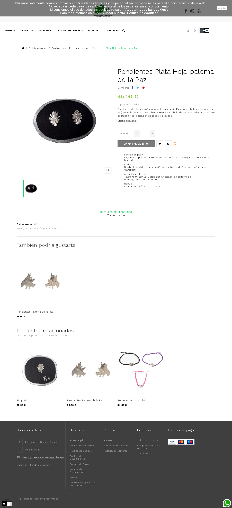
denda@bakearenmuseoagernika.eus (43, 457)
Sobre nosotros (29, 430)
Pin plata (22, 400)
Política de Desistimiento (77, 470)
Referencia (24, 224)
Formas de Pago (79, 464)
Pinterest (143, 87)
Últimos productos (147, 440)
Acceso (107, 440)
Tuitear (137, 87)
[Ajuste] (195, 30)
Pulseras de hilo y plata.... (133, 400)
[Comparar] (168, 143)
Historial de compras (115, 450)
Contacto (142, 453)
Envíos (73, 477)
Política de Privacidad (82, 445)
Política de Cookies (81, 450)
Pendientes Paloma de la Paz (35, 311)
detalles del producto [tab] (116, 212)
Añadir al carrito (136, 143)
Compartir (132, 87)
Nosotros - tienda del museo (33, 465)
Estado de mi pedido (115, 445)
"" (142, 13)
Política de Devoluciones (77, 457)
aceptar (222, 8)
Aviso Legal (76, 440)
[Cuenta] (188, 30)
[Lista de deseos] (159, 143)
